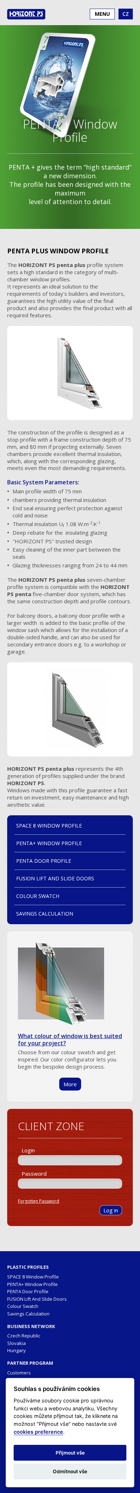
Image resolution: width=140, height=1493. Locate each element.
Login (28, 1150)
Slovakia (16, 1343)
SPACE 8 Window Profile (49, 825)
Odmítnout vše (70, 1471)
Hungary (16, 1350)
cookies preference (38, 1432)
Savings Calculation (44, 913)
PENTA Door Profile (43, 860)
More (70, 1084)
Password (34, 1173)
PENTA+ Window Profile (49, 843)
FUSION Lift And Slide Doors (55, 878)
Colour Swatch (37, 896)
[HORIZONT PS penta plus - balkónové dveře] (70, 710)
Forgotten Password (38, 1201)
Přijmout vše (70, 1453)
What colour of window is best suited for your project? (70, 1039)
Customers (19, 1372)
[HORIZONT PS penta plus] (70, 373)
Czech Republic (23, 1335)
